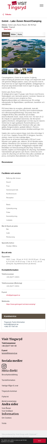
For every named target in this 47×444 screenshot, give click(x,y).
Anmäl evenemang (9, 401)
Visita (4, 423)
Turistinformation (8, 380)
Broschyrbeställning (10, 375)
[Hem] (17, 5)
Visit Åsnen (6, 408)
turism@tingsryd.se (9, 353)
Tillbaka (8, 14)
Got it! (39, 440)
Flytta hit (5, 397)
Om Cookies (7, 418)
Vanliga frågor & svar (10, 386)
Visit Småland (7, 411)
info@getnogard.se (13, 295)
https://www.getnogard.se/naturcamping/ (20, 304)
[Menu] (41, 5)
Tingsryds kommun (9, 391)
